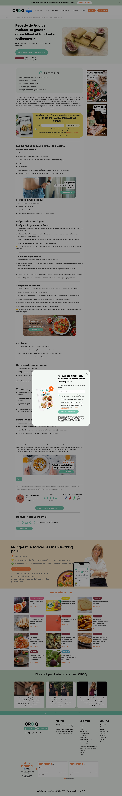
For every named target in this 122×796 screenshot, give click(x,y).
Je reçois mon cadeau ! (68, 412)
